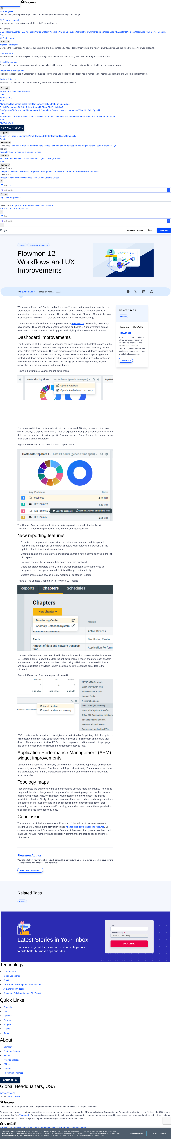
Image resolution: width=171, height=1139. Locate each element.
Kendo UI (37, 107)
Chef (10, 110)
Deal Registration (30, 160)
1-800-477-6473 (7, 208)
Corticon (36, 104)
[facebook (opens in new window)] (1, 1124)
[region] (85, 1133)
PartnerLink (28, 205)
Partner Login (37, 158)
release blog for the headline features (85, 827)
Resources (6, 142)
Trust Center (38, 178)
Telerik (29, 107)
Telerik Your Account (43, 205)
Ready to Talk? (22, 208)
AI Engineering (7, 38)
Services (4, 139)
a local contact (13, 1096)
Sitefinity (21, 107)
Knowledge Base (73, 146)
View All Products (12, 128)
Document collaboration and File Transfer (74, 116)
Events (90, 146)
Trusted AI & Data (8, 91)
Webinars (38, 146)
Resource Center (18, 146)
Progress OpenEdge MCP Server (141, 32)
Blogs (84, 146)
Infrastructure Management (12, 71)
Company (5, 165)
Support (4, 133)
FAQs (113, 146)
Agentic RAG (19, 32)
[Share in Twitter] (136, 292)
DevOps (4, 110)
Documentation (58, 146)
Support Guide (58, 136)
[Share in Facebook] (128, 292)
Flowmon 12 (78, 323)
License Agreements (60, 1127)
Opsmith (83, 33)
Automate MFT (58, 118)
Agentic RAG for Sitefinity (37, 32)
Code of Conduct (78, 1127)
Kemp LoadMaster (69, 110)
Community (70, 136)
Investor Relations (8, 178)
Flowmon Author (27, 292)
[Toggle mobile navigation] (2, 225)
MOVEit (61, 107)
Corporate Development (41, 171)
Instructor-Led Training (10, 152)
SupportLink (17, 205)
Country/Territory (117, 933)
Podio (54, 107)
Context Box (98, 32)
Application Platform (49, 104)
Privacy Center (20, 1127)
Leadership (24, 171)
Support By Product (9, 136)
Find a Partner (6, 158)
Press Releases (24, 178)
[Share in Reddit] (152, 292)
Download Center (42, 136)
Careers (48, 178)
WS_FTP (12, 123)
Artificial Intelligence (9, 45)
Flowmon (56, 110)
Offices (56, 178)
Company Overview (9, 171)
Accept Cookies (136, 1133)
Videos (47, 146)
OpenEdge (65, 104)
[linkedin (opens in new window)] (14, 1124)
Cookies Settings (159, 1133)
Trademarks (24, 1115)
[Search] (1, 181)
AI (2, 8)
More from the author (29, 870)
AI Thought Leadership (10, 20)
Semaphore (15, 104)
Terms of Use (6, 1127)
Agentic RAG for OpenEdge (63, 32)
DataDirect (27, 104)
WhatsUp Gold (85, 110)
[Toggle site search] (1, 212)
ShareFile (46, 107)
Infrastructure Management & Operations (32, 110)
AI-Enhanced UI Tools (10, 116)
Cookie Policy (14, 1135)
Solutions (5, 41)
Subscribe (163, 230)
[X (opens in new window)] (5, 1124)
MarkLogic (5, 104)
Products (5, 88)
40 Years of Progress (13, 1073)
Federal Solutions (8, 79)
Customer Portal (26, 136)
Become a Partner (22, 158)
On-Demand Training (31, 152)
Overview (131, 230)
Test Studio (49, 116)
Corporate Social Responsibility (67, 171)
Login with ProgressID (10, 197)
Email (113, 926)
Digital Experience (8, 62)
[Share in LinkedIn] (144, 292)
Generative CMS (84, 32)
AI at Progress (6, 11)
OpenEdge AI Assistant (115, 32)
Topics (140, 230)
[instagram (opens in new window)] (11, 1124)
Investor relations (11, 1060)
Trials (5, 1011)
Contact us (10, 1080)
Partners (5, 155)
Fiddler (40, 116)
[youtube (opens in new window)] (8, 1124)
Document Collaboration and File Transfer (22, 993)
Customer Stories (102, 146)
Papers (30, 146)
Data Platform (6, 32)
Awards (6, 1055)
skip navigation (10, 3)
